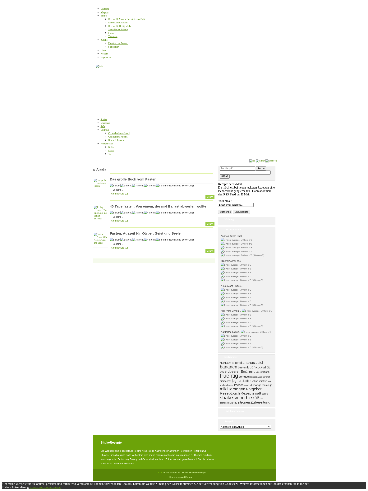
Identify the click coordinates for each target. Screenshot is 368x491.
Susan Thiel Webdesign (194, 472)
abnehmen (225, 363)
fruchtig (229, 375)
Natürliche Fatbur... (230, 332)
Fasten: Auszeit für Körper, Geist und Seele (145, 233)
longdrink (248, 385)
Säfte (103, 126)
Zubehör (104, 40)
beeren (242, 367)
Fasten (111, 33)
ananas (248, 363)
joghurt (237, 381)
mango (257, 384)
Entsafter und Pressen (118, 43)
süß (255, 398)
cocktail (261, 367)
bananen (228, 366)
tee (261, 398)
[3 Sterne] (138, 186)
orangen (237, 389)
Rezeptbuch (230, 393)
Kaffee (111, 147)
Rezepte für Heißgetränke (119, 26)
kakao (255, 381)
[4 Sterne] (150, 186)
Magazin (104, 12)
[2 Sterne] (126, 186)
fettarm (265, 372)
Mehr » (210, 197)
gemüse (244, 376)
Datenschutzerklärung (180, 477)
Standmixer (113, 46)
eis (222, 371)
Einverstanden (36, 487)
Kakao (111, 150)
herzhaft (266, 377)
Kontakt (104, 53)
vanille (233, 402)
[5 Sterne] (162, 186)
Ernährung (248, 371)
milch (225, 388)
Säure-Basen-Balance (118, 29)
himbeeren (225, 381)
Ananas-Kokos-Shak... (232, 236)
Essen (259, 372)
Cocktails (105, 130)
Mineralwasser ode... (231, 261)
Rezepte (248, 393)
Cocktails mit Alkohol (118, 136)
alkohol (237, 362)
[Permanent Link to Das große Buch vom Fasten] (101, 186)
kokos (230, 385)
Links (103, 50)
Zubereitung (260, 402)
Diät (268, 367)
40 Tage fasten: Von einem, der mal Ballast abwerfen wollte (158, 206)
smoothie (242, 397)
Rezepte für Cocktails (118, 22)
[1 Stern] (115, 186)
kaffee (247, 380)
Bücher (104, 15)
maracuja (267, 385)
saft (258, 393)
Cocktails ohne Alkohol (119, 133)
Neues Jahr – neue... (231, 286)
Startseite (105, 8)
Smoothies (105, 123)
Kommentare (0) (119, 193)
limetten (238, 384)
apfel (259, 363)
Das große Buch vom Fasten (133, 179)
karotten (263, 381)
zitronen (244, 402)
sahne (265, 393)
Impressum (106, 57)
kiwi (269, 381)
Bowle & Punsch (116, 140)
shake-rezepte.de (171, 472)
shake (226, 397)
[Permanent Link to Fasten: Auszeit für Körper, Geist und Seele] (101, 242)
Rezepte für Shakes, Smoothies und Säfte (127, 19)
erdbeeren (232, 371)
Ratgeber (254, 389)
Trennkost (112, 36)
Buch (251, 367)
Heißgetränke (107, 143)
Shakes (104, 119)
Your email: (225, 201)
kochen (223, 385)
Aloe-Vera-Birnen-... (231, 311)
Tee (109, 154)
